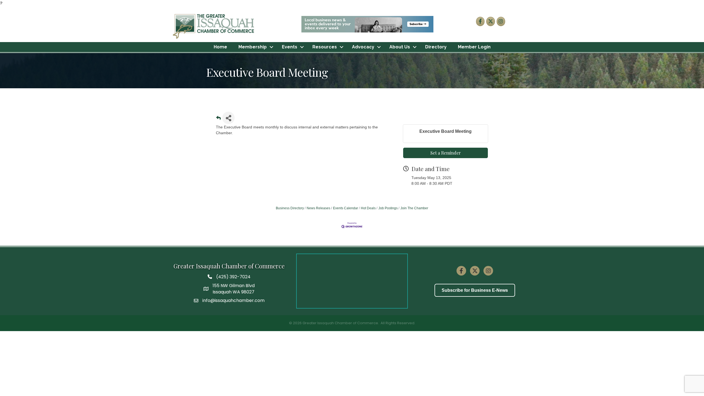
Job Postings (388, 208)
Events (289, 47)
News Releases (318, 208)
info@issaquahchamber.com (233, 300)
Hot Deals (368, 208)
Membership (252, 47)
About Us (399, 47)
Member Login (474, 47)
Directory (436, 47)
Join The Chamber (414, 208)
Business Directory (290, 208)
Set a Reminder (445, 153)
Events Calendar (345, 208)
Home (220, 47)
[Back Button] (218, 119)
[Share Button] (228, 118)
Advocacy (363, 47)
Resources (324, 47)
